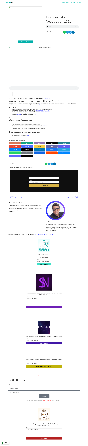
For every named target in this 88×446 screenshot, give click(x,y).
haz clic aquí (47, 98)
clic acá (34, 114)
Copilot (51, 146)
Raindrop (39, 152)
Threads (27, 156)
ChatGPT (27, 143)
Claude (15, 143)
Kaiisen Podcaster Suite (44, 113)
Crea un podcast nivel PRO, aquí (43, 111)
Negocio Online (25, 104)
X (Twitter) (27, 149)
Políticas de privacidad (38, 234)
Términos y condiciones (48, 234)
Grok (52, 143)
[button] (81, 2)
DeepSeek (27, 146)
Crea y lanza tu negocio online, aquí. (42, 110)
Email (27, 152)
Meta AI (15, 149)
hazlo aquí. (45, 125)
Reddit (51, 152)
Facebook (52, 149)
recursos (19, 114)
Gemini (39, 143)
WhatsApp (15, 152)
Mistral (39, 146)
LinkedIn (39, 149)
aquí (28, 135)
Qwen (64, 146)
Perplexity (64, 143)
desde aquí (37, 104)
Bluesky (64, 152)
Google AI (15, 146)
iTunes (27, 133)
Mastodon (15, 156)
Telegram (64, 149)
